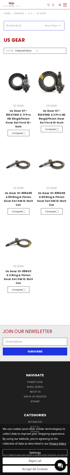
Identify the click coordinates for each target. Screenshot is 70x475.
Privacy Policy (57, 443)
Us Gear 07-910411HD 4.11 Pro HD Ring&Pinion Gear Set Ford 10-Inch (52, 116)
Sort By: (10, 50)
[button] (34, 25)
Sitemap (35, 401)
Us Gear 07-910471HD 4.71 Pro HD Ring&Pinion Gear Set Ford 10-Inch (18, 118)
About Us (35, 391)
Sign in (28, 396)
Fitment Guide (35, 382)
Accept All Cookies (35, 469)
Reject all (35, 461)
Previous (6, 471)
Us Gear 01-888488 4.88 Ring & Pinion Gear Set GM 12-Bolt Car (18, 199)
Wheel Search (35, 387)
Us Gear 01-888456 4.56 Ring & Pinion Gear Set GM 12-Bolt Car (51, 199)
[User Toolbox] (53, 4)
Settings (35, 453)
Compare (17, 133)
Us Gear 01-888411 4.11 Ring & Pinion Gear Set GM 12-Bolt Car (18, 277)
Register (41, 396)
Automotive (35, 422)
